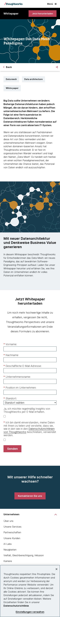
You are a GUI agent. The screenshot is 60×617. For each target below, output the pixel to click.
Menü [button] (50, 4)
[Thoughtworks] (13, 3)
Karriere (7, 561)
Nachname (10, 355)
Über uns (8, 520)
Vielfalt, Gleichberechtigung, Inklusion (23, 555)
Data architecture (33, 79)
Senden (12, 448)
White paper (12, 88)
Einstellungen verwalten (30, 612)
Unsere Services (12, 526)
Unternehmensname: (17, 376)
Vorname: (10, 344)
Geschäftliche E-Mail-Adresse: (22, 365)
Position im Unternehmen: (19, 387)
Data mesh (11, 79)
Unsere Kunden (11, 538)
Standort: (10, 398)
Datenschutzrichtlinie (16, 605)
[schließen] (56, 569)
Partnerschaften (12, 532)
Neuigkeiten (9, 549)
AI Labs (7, 543)
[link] (43, 13)
